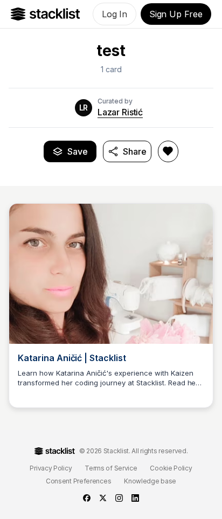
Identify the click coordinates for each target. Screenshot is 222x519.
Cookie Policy (171, 468)
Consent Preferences (78, 481)
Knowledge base (150, 481)
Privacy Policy (51, 468)
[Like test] (168, 151)
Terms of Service (111, 468)
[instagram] (119, 498)
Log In (114, 14)
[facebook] (87, 498)
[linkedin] (135, 498)
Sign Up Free (176, 14)
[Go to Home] (45, 14)
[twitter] (103, 498)
